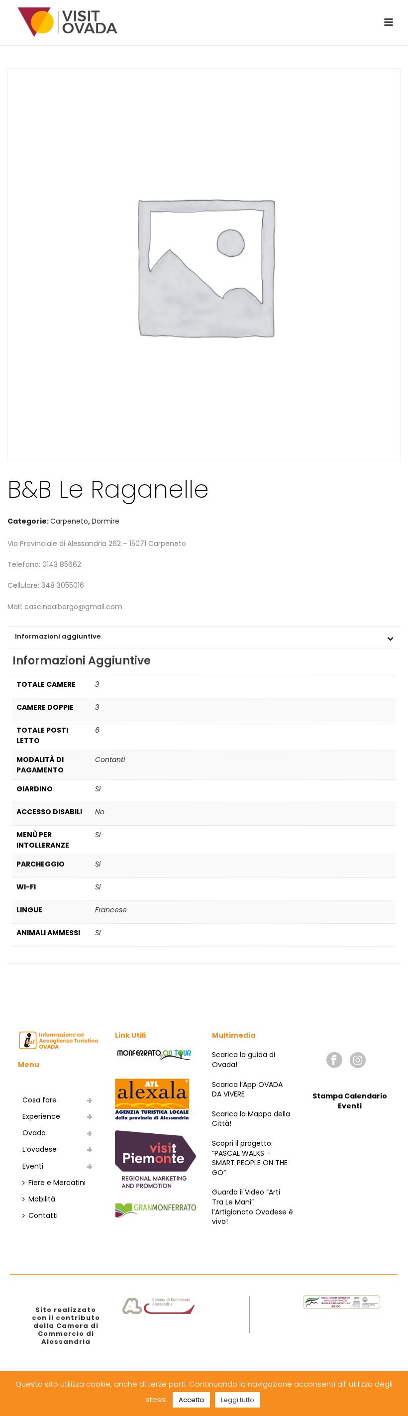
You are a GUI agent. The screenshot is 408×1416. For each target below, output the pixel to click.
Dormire (105, 521)
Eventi (32, 1166)
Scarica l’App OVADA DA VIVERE (247, 1089)
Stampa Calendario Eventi (349, 1101)
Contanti (110, 759)
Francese (111, 910)
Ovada (34, 1133)
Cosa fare (39, 1100)
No (99, 812)
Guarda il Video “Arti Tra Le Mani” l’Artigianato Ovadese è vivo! (252, 1206)
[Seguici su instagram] (358, 1060)
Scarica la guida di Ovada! (243, 1060)
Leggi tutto (237, 1400)
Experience (41, 1116)
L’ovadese (39, 1149)
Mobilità (41, 1199)
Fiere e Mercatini (57, 1183)
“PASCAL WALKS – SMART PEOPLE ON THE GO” (250, 1163)
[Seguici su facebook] (334, 1060)
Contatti (43, 1215)
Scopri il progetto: (242, 1143)
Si (98, 789)
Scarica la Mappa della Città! (251, 1119)
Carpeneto (69, 521)
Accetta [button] (191, 1400)
